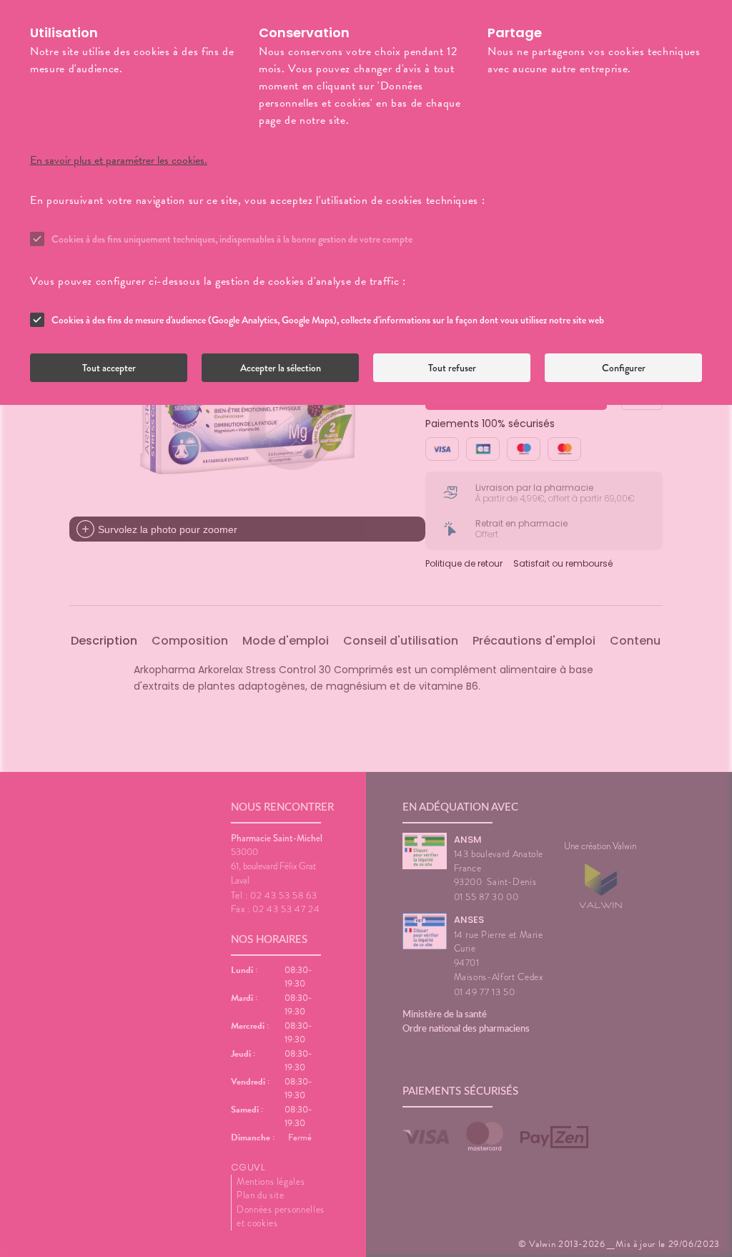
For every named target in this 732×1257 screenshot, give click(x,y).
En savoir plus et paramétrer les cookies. (118, 160)
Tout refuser (452, 368)
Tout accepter (109, 368)
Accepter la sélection (280, 368)
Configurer (624, 368)
